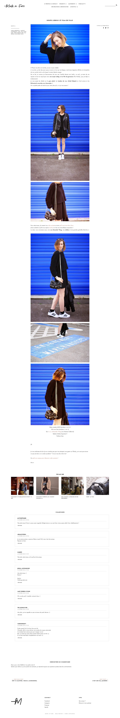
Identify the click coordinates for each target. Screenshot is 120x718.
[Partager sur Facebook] (103, 28)
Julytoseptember (21, 518)
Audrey (51, 228)
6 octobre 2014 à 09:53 (23, 536)
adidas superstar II (15, 30)
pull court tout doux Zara (66, 225)
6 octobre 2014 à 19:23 (23, 625)
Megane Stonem (21, 534)
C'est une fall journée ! (100, 681)
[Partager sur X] (106, 28)
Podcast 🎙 (82, 3)
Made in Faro (49, 713)
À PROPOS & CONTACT (51, 3)
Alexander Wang (54, 432)
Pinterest (47, 705)
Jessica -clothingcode (23, 568)
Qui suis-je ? (82, 701)
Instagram (47, 703)
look (19, 31)
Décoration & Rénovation (60, 6)
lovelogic (71, 713)
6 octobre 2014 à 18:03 (23, 593)
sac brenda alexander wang (18, 33)
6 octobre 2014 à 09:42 (23, 520)
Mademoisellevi (21, 623)
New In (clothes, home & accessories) (24, 681)
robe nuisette (51, 225)
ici (66, 427)
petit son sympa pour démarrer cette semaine (44, 458)
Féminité (62, 3)
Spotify (46, 707)
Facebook (47, 701)
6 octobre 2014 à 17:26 (23, 570)
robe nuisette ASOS (19, 32)
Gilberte (19, 552)
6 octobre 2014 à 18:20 (23, 609)
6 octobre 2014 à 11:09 (23, 554)
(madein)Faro (105, 25)
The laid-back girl (22, 607)
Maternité (71, 3)
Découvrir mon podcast (85, 703)
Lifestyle (73, 6)
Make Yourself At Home (23, 591)
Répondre (20, 525)
